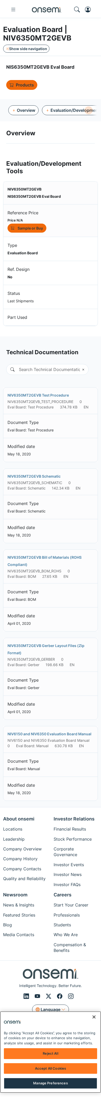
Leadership (14, 839)
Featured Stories (19, 915)
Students (62, 924)
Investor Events (69, 864)
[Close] (94, 1017)
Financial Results (70, 829)
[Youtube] (38, 996)
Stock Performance (73, 839)
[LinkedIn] (27, 996)
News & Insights (18, 904)
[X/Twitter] (49, 996)
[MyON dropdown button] (89, 9)
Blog (7, 924)
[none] (88, 110)
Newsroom (15, 894)
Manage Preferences (50, 1083)
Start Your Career (71, 904)
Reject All (50, 1053)
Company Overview (22, 848)
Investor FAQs (67, 884)
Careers (62, 894)
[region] (50, 1052)
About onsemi (18, 819)
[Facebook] (60, 996)
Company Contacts (22, 868)
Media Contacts (18, 934)
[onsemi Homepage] (47, 9)
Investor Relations (74, 819)
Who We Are (66, 934)
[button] (10, 369)
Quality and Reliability (24, 878)
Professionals (67, 915)
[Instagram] (71, 996)
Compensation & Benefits (70, 947)
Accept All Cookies (50, 1068)
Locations (12, 829)
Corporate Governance (65, 851)
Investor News (68, 874)
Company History (20, 858)
